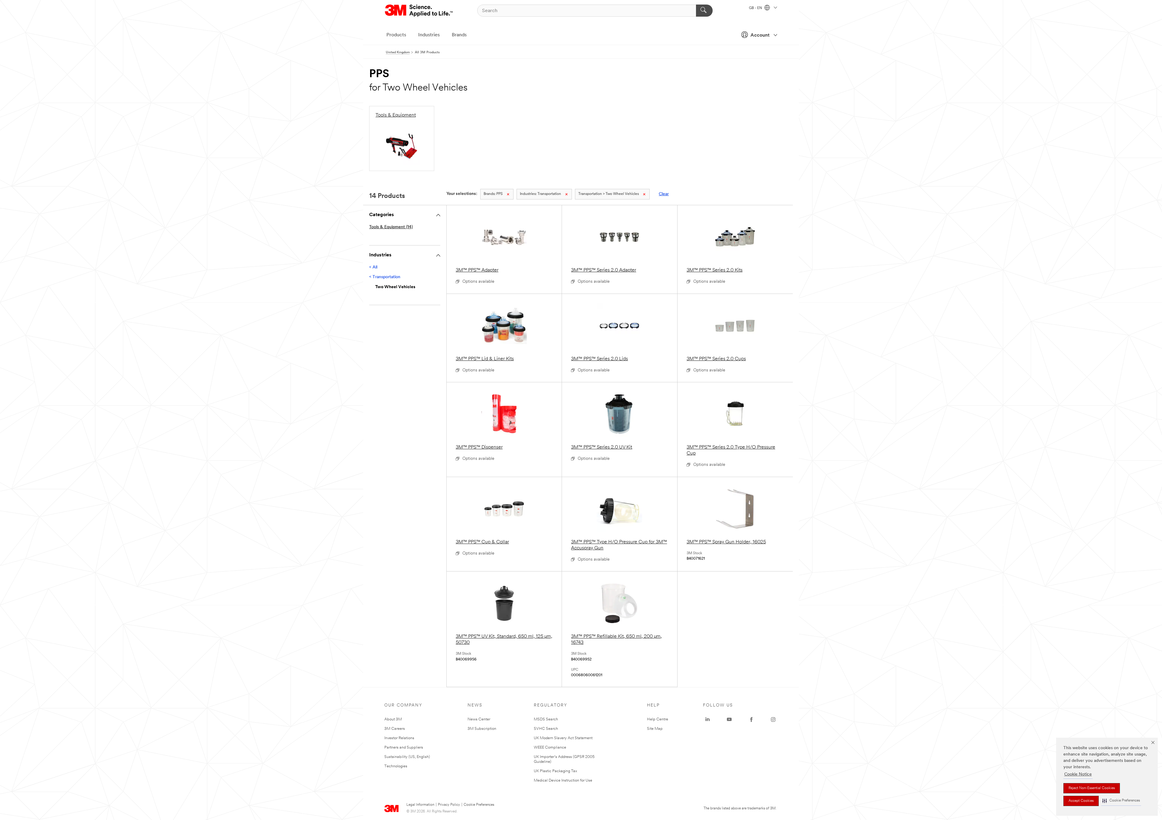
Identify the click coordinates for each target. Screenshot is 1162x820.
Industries (429, 35)
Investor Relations (399, 738)
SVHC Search (546, 729)
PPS (493, 194)
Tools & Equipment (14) (391, 227)
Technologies (395, 766)
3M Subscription (482, 729)
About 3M (393, 719)
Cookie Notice (1078, 774)
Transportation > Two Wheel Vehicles (608, 194)
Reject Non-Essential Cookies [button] (1091, 788)
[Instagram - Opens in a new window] (773, 719)
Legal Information (420, 805)
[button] (1121, 801)
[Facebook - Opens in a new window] (751, 719)
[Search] (704, 11)
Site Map (655, 729)
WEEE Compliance (550, 747)
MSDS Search (546, 719)
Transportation (540, 194)
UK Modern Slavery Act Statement (563, 738)
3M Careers (394, 729)
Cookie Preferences (479, 805)
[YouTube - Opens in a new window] (729, 719)
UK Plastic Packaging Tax (555, 771)
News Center (479, 719)
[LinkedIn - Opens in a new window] (707, 719)
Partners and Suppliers (403, 747)
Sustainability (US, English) (407, 757)
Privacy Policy (449, 805)
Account (760, 35)
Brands (459, 35)
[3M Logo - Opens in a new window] (419, 11)
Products (396, 35)
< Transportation (384, 277)
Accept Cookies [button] (1081, 801)
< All (373, 267)
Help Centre (657, 719)
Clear (664, 194)
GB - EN (756, 8)
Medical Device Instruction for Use (563, 780)
